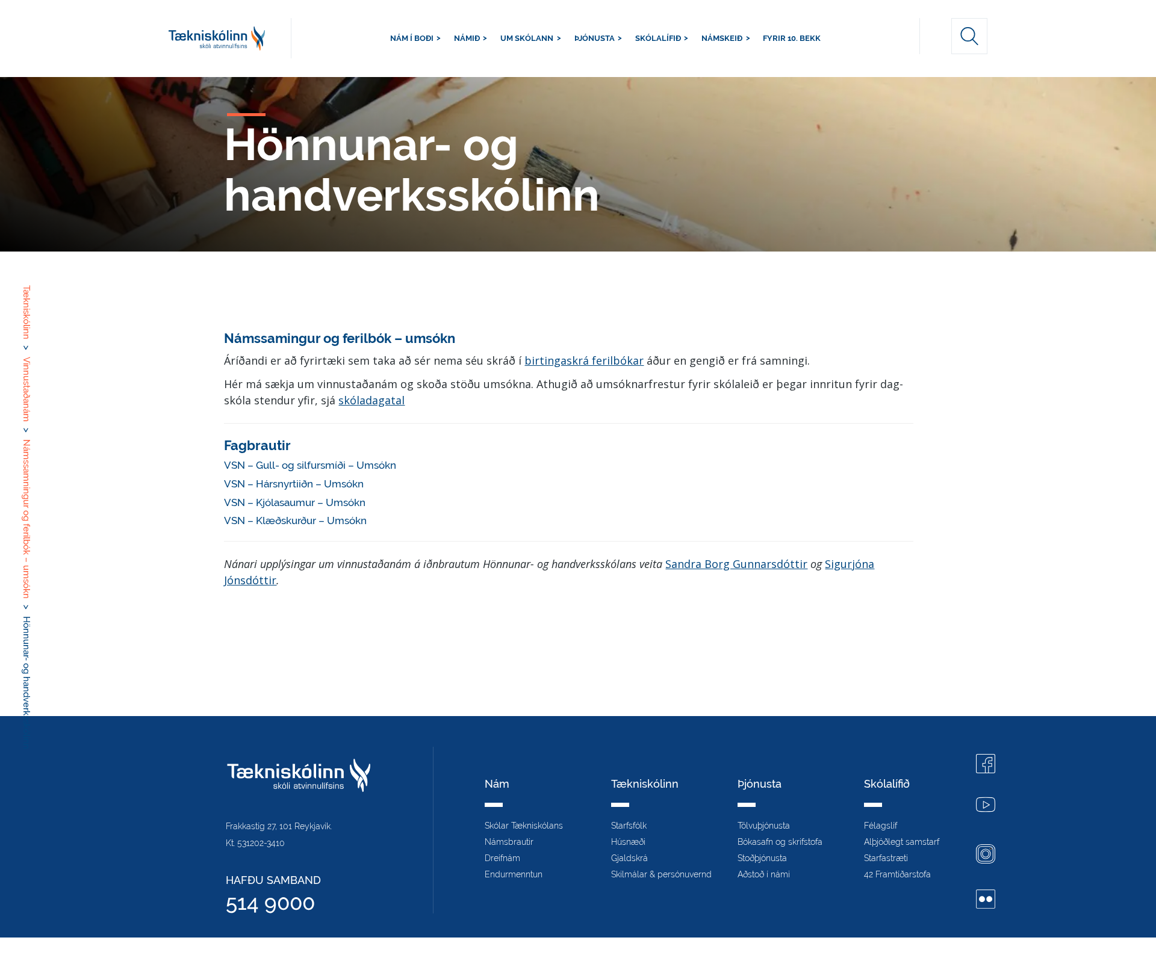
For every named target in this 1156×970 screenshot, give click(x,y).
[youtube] (985, 806)
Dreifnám (502, 858)
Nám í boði (412, 38)
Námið (467, 38)
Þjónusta (594, 38)
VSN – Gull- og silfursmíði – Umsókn (310, 465)
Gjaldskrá (629, 858)
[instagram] (985, 855)
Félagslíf (880, 825)
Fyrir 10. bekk (792, 38)
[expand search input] (969, 36)
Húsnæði (628, 842)
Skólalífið (658, 38)
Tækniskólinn (230, 38)
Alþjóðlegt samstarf (901, 842)
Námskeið (721, 38)
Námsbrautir (509, 842)
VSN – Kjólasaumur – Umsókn (294, 502)
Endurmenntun (513, 874)
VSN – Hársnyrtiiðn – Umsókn (294, 484)
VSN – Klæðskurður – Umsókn (295, 520)
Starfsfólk (629, 825)
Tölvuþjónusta (764, 825)
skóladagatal (371, 400)
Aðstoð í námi (764, 874)
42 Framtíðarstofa (897, 874)
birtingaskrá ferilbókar (584, 360)
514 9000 (270, 902)
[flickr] (985, 900)
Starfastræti (886, 858)
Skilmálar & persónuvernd (661, 874)
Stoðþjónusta (762, 858)
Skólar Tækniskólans (524, 825)
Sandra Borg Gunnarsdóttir (736, 564)
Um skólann (526, 38)
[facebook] (985, 765)
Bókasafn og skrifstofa (780, 842)
